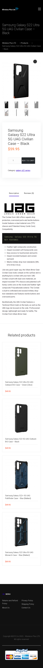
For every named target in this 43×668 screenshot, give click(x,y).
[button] (35, 61)
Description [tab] (14, 193)
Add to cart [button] (37, 391)
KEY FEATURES (11, 240)
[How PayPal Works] (21, 649)
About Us (6, 608)
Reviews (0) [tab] (29, 193)
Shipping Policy (28, 604)
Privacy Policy (27, 600)
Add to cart (28, 161)
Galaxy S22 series (23, 170)
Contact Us (26, 608)
